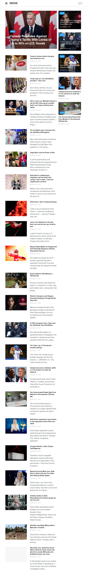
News (13, 31)
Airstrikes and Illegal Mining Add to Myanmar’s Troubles (42, 526)
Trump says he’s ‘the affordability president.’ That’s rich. (42, 80)
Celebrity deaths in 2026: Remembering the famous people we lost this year (43, 498)
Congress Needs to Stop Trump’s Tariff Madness (41, 447)
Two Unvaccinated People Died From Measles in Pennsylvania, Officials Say (43, 394)
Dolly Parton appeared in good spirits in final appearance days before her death (43, 421)
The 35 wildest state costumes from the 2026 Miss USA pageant (42, 131)
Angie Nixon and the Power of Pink (42, 152)
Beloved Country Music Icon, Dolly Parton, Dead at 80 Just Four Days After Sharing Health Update (42, 473)
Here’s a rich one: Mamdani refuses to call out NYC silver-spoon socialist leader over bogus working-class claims (43, 104)
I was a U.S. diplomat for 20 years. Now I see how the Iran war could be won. (42, 224)
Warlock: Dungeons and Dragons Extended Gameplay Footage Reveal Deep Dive (43, 298)
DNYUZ (14, 3)
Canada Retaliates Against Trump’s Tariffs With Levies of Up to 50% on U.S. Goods (30, 39)
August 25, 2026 (16, 47)
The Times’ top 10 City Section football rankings (41, 346)
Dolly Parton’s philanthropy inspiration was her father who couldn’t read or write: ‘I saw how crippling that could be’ (41, 178)
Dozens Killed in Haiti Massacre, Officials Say (41, 275)
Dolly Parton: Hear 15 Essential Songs (43, 202)
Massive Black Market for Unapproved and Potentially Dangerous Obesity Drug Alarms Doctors (43, 249)
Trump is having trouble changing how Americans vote (42, 57)
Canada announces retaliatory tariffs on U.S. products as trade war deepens (43, 370)
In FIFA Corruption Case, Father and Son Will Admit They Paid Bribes (42, 324)
